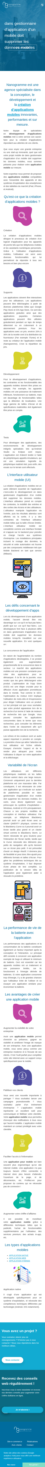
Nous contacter (13, 1360)
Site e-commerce (14, 1441)
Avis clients (17, 1445)
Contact (30, 1445)
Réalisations (32, 1441)
